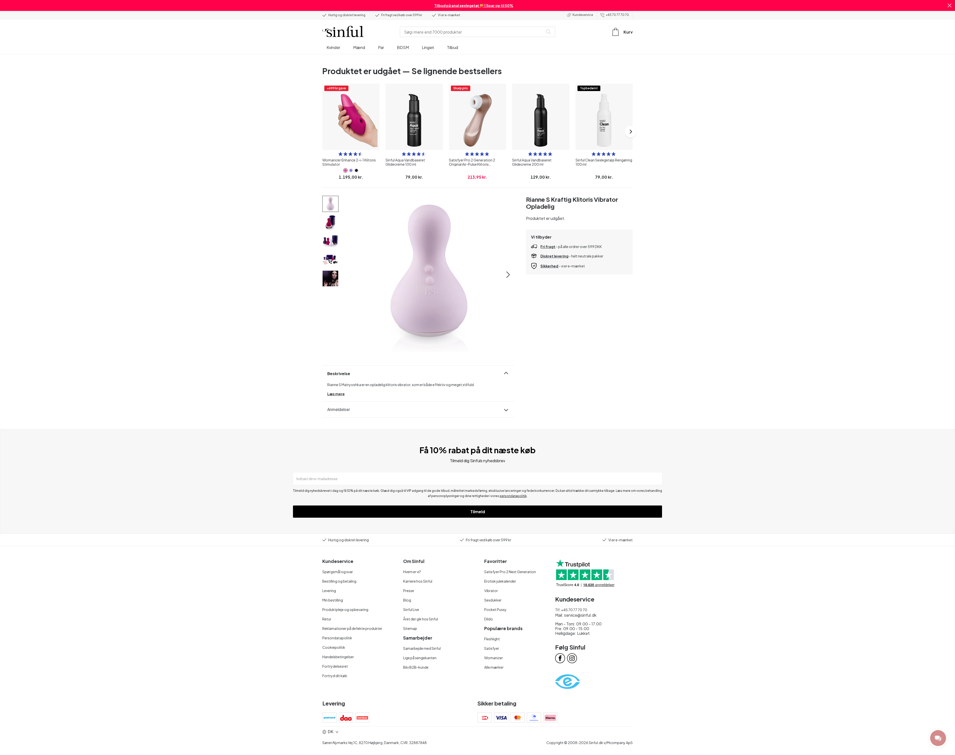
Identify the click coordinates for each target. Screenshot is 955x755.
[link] (345, 170)
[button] (950, 5)
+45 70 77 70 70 (617, 15)
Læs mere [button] (336, 394)
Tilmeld (477, 511)
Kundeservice (583, 15)
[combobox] (472, 32)
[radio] (340, 154)
